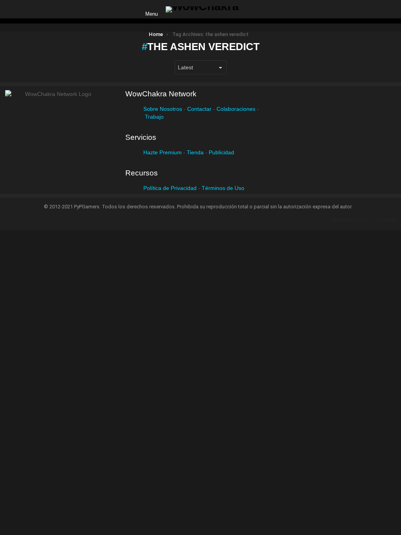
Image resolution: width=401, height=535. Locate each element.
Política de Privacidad (170, 188)
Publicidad (221, 152)
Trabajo (154, 117)
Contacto (386, 220)
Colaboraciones (236, 109)
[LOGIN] (251, 9)
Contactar (199, 109)
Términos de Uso (223, 188)
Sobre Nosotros (162, 109)
